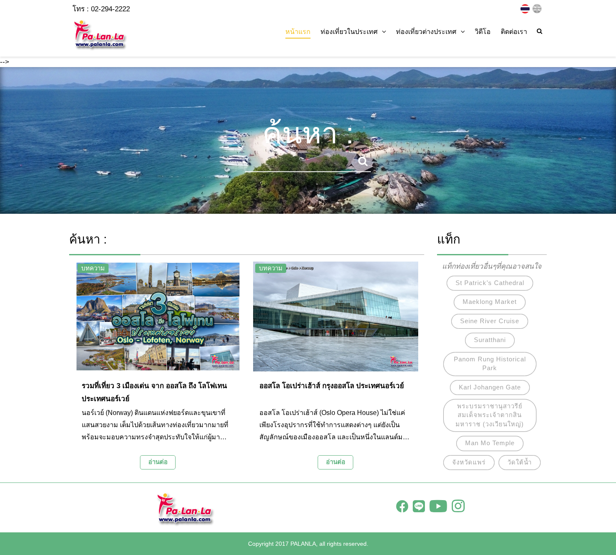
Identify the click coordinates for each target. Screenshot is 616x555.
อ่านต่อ (158, 461)
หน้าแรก (298, 31)
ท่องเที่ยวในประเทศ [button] (349, 31)
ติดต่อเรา (514, 31)
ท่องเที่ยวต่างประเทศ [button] (426, 31)
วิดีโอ (483, 31)
